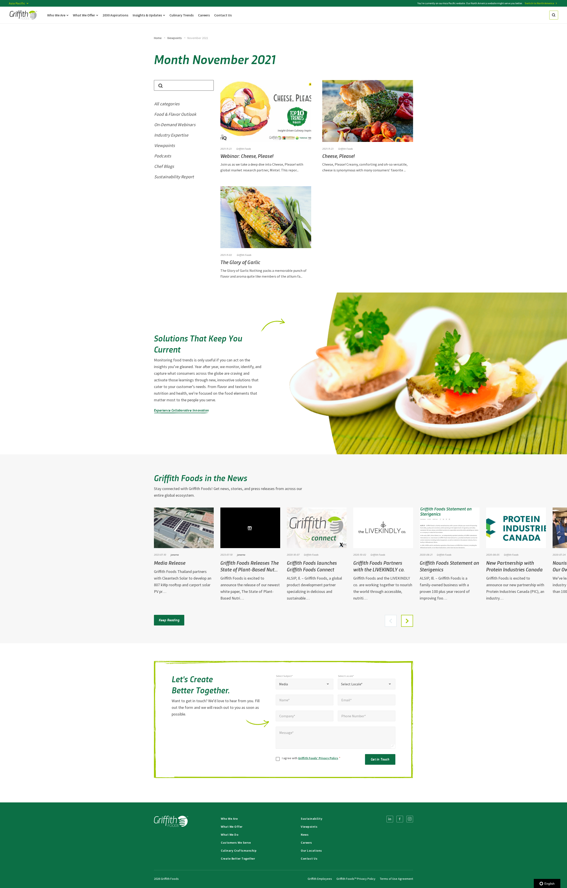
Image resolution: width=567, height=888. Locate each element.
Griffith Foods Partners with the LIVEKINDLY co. (379, 566)
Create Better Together (238, 859)
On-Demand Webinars (174, 124)
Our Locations (311, 851)
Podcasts (162, 156)
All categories (166, 103)
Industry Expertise (171, 135)
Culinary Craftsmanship (238, 851)
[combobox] (304, 684)
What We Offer (232, 827)
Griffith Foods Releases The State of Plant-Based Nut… (249, 566)
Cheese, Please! (338, 155)
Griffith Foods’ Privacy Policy (318, 758)
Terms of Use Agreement (396, 879)
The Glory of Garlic (240, 262)
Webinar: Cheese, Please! (246, 155)
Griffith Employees (320, 879)
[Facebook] (399, 819)
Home (158, 38)
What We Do (229, 835)
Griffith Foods (243, 148)
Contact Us (309, 859)
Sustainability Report (174, 176)
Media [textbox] (283, 684)
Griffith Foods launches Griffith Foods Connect (312, 566)
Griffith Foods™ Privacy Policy (355, 879)
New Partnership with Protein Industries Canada (514, 566)
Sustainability (311, 819)
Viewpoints (174, 38)
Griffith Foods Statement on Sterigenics (449, 566)
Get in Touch (380, 759)
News (305, 835)
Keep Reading (169, 619)
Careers (306, 843)
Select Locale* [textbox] (352, 684)
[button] (407, 621)
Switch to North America (539, 3)
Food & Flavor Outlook (175, 114)
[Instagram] (409, 819)
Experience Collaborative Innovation (181, 410)
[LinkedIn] (389, 819)
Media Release (169, 562)
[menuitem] (389, 819)
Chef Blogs (164, 166)
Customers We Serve (236, 843)
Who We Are (229, 819)
